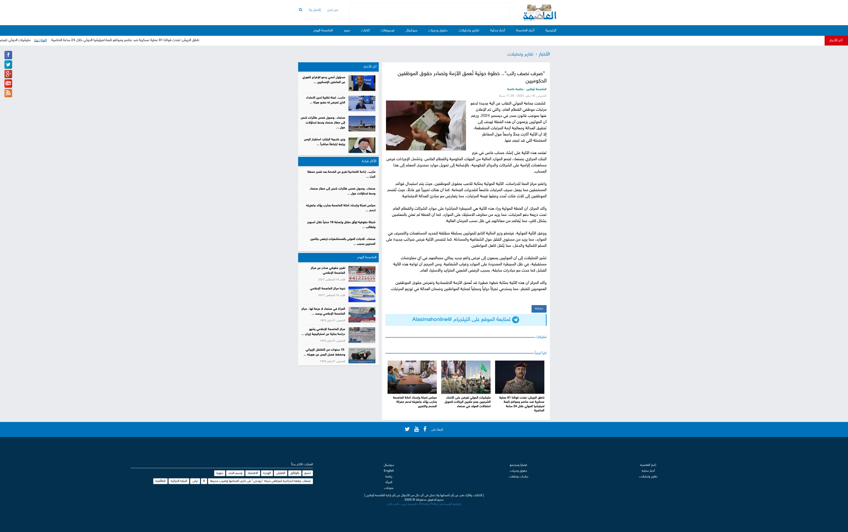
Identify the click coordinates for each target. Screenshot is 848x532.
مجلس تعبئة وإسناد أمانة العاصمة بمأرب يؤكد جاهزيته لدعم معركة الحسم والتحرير (415, 402)
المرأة (389, 482)
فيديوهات (388, 30)
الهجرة (267, 473)
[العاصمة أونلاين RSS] (8, 93)
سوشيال (411, 30)
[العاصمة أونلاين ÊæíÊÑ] (8, 64)
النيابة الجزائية (179, 481)
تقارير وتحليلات (469, 30)
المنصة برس (408, 504)
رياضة (388, 477)
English (389, 471)
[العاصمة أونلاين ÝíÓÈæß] (8, 55)
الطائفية (160, 481)
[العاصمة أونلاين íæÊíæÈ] (8, 83)
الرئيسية (550, 30)
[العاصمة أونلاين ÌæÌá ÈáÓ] (8, 74)
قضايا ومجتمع (518, 465)
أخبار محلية (497, 30)
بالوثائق (294, 473)
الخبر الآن (392, 504)
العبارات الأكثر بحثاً (302, 464)
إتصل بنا (315, 10)
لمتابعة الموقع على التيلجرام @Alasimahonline (462, 320)
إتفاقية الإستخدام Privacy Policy (440, 504)
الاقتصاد (253, 473)
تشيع (308, 473)
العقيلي (280, 473)
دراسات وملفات (518, 477)
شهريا (219, 473)
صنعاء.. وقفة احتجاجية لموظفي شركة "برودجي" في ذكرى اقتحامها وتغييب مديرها (260, 481)
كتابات (365, 30)
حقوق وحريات (438, 30)
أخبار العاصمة (525, 30)
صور (347, 30)
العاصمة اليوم (323, 30)
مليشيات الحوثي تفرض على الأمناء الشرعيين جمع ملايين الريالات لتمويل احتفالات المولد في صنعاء (467, 402)
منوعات (389, 488)
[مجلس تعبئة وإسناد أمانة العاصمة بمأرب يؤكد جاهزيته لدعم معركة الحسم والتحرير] (412, 377)
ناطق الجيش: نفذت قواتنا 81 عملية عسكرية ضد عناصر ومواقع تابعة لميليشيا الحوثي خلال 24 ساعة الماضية (144, 40)
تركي (195, 481)
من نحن (332, 10)
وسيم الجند (235, 473)
